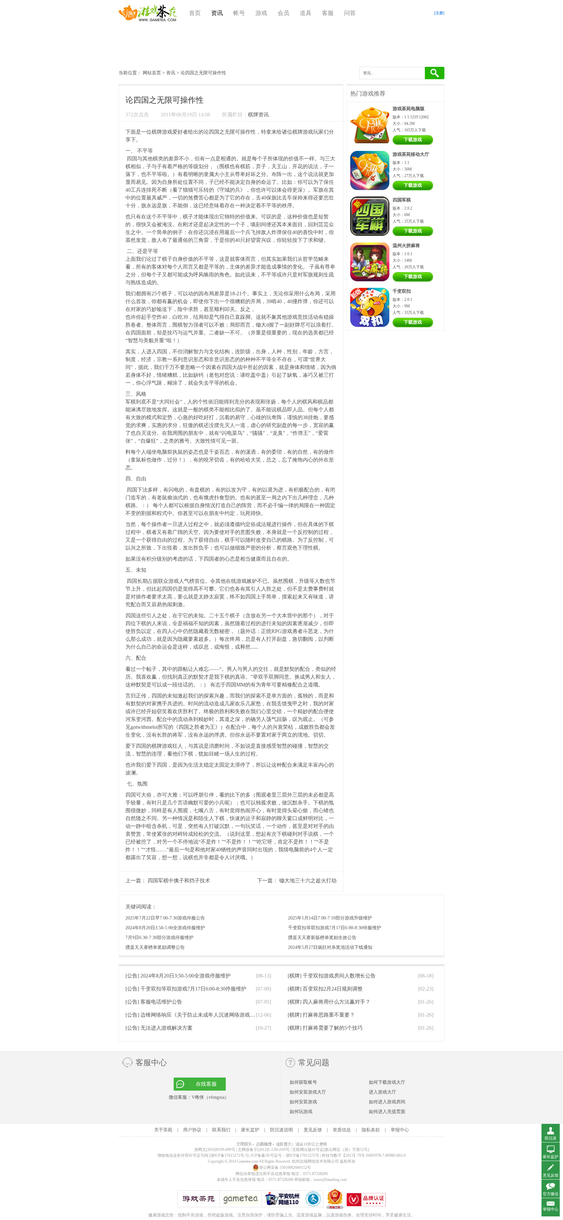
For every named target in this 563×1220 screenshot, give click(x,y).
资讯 (217, 13)
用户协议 (192, 1129)
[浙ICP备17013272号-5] (229, 1155)
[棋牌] (332, 975)
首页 (195, 13)
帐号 (239, 13)
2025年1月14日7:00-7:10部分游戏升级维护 (330, 918)
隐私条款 (371, 1129)
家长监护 (250, 1129)
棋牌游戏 (162, 132)
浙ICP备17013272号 (302, 1155)
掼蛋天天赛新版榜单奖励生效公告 (322, 937)
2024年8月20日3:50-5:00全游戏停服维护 (165, 927)
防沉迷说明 (281, 1129)
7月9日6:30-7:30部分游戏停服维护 (159, 937)
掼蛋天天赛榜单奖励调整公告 (155, 947)
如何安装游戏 (303, 1101)
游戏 (261, 13)
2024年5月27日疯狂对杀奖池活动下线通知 (330, 947)
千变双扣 (402, 291)
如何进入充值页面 (387, 1111)
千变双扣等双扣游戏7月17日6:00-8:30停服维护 (334, 927)
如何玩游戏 (301, 1111)
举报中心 (400, 1129)
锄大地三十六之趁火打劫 (308, 880)
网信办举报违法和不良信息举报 (263, 1173)
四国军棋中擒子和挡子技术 (179, 880)
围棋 (224, 166)
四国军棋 (402, 200)
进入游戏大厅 (382, 1092)
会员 (283, 13)
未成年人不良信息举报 (237, 1179)
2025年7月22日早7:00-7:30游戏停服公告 (165, 918)
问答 (350, 13)
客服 (328, 13)
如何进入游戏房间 (387, 1101)
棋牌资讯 (258, 114)
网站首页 (152, 72)
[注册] (439, 13)
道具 (305, 13)
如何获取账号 (303, 1082)
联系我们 (221, 1129)
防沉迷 (550, 1138)
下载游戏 (413, 139)
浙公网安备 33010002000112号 (285, 1167)
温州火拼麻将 (406, 245)
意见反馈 (313, 1129)
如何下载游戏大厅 (387, 1082)
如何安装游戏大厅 (308, 1092)
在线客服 (206, 1084)
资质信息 (342, 1129)
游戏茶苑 (148, 13)
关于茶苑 (163, 1129)
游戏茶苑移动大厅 (411, 154)
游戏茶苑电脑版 (409, 108)
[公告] (178, 975)
